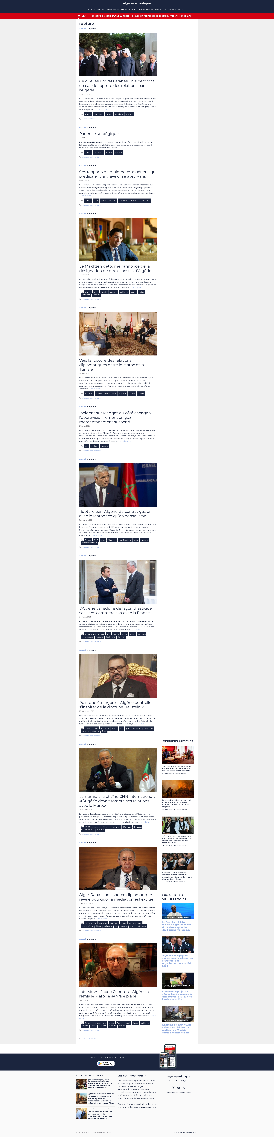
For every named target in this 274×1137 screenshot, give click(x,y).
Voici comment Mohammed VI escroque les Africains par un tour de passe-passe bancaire (176, 768)
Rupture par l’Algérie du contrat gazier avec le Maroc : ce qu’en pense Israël (115, 513)
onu (136, 540)
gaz (86, 446)
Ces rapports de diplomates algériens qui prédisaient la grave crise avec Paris (118, 174)
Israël (103, 540)
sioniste (122, 1026)
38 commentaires (180, 809)
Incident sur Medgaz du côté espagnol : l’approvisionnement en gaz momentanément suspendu (116, 417)
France (109, 153)
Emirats (109, 114)
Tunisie (141, 394)
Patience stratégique (99, 133)
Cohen (88, 1023)
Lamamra (116, 827)
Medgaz (94, 446)
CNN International (93, 827)
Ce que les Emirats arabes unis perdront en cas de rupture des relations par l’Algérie (116, 85)
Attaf (96, 292)
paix (128, 729)
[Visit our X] (183, 1088)
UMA (104, 731)
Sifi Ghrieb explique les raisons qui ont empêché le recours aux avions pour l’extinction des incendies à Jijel (177, 839)
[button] (185, 9)
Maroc (133, 292)
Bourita (104, 292)
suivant (91, 1039)
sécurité (95, 731)
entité (111, 1023)
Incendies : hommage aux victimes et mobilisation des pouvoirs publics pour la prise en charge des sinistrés (177, 875)
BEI (108, 634)
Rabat (141, 292)
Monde (131, 10)
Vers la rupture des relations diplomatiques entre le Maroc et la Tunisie (111, 365)
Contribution (169, 10)
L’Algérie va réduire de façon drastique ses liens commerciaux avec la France (115, 610)
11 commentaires (179, 846)
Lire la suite (102, 109)
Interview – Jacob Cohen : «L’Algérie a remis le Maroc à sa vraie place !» (114, 993)
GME (96, 540)
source (133, 926)
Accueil (91, 10)
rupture (129, 114)
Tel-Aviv (121, 637)
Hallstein (105, 729)
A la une (100, 10)
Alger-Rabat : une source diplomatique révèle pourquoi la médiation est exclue (116, 897)
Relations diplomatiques (106, 394)
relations (119, 114)
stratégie (142, 926)
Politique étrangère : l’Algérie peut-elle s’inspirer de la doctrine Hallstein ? (115, 704)
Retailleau (123, 201)
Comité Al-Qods (91, 729)
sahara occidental (89, 543)
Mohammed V (135, 923)
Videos (158, 10)
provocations (87, 926)
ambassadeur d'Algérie (94, 634)
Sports (149, 10)
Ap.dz (180, 10)
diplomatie (98, 153)
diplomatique (90, 923)
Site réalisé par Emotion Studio (185, 1132)
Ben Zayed (98, 114)
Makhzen (124, 292)
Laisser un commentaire (91, 157)
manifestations (125, 540)
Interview (111, 10)
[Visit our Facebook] (173, 1088)
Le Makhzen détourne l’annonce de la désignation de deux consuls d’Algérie (115, 268)
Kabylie (106, 827)
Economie (122, 10)
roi (116, 926)
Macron (112, 201)
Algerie (88, 114)
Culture (141, 10)
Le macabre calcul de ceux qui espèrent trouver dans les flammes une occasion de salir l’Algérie (176, 803)
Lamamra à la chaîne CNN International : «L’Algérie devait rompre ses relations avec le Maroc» (117, 801)
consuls (113, 292)
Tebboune (145, 201)
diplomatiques (99, 1023)
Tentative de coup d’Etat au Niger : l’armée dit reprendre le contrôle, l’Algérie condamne (140, 16)
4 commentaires (179, 773)
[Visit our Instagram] (178, 1088)
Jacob (135, 1023)
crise (96, 201)
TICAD (132, 394)
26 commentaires (88, 119)
